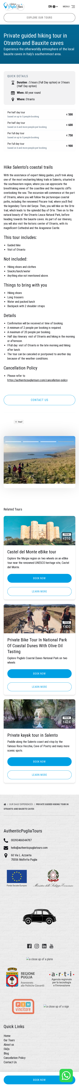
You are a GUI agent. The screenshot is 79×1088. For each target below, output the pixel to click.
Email (20, 422)
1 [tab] (13, 441)
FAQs (7, 1049)
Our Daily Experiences (21, 804)
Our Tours (9, 1040)
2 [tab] (31, 441)
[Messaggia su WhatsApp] (66, 1075)
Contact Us (10, 1062)
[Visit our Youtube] (51, 946)
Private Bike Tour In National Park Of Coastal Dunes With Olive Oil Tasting (37, 645)
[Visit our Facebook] (29, 946)
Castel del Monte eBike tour (31, 551)
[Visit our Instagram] (37, 946)
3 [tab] (48, 441)
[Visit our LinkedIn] (44, 946)
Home (7, 1036)
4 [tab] (66, 441)
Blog (6, 1053)
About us (9, 1044)
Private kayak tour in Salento (32, 735)
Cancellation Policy (15, 1058)
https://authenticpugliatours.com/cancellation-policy (37, 380)
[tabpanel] (39, 460)
